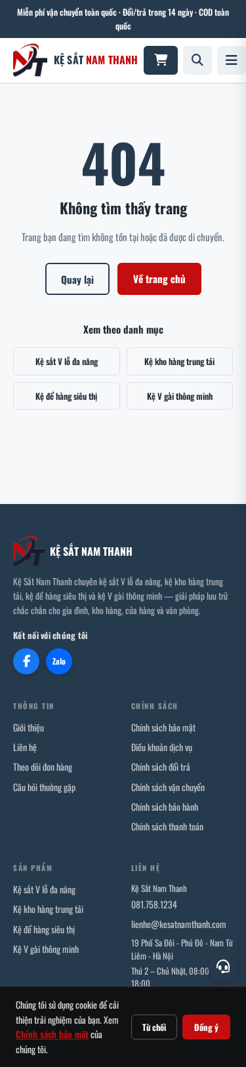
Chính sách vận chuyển (168, 787)
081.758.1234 (154, 904)
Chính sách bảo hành (164, 806)
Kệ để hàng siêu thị (66, 395)
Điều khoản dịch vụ (161, 747)
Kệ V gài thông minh (180, 395)
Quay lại (77, 279)
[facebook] (26, 661)
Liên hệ (25, 747)
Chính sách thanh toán (167, 826)
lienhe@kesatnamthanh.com (178, 924)
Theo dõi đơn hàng (42, 766)
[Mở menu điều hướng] (231, 60)
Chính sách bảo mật (163, 727)
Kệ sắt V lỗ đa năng (66, 361)
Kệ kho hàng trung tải (179, 361)
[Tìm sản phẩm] (197, 60)
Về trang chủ (159, 278)
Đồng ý (206, 1027)
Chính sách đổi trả (160, 766)
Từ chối (154, 1027)
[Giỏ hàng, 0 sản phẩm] (161, 60)
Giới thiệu (28, 727)
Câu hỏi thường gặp (44, 787)
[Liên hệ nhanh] (223, 967)
